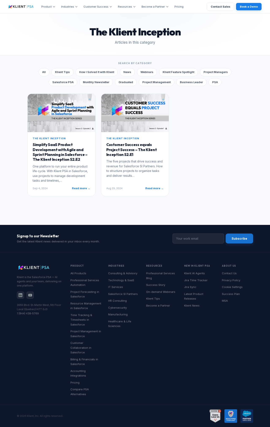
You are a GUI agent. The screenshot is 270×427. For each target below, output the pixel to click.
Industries (67, 6)
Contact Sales (220, 6)
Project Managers (216, 72)
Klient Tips (62, 72)
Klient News (192, 305)
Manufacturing (118, 314)
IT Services (115, 287)
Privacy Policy (231, 280)
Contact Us (229, 273)
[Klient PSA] (21, 7)
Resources (125, 6)
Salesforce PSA (63, 82)
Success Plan (231, 294)
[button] (61, 113)
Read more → (81, 188)
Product (46, 6)
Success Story (155, 284)
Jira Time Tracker (196, 280)
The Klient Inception (49, 138)
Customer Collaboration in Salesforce (80, 347)
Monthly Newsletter (96, 82)
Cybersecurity (117, 307)
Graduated (126, 82)
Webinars (146, 72)
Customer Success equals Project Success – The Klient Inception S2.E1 (131, 149)
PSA (215, 82)
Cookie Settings (232, 287)
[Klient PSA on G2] (215, 416)
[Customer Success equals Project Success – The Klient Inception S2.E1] (135, 113)
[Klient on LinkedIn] (20, 295)
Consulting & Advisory (122, 273)
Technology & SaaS (121, 280)
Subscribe (239, 238)
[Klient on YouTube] (30, 295)
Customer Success (96, 6)
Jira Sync (190, 287)
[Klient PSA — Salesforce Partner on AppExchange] (246, 416)
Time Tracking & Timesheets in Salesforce (81, 319)
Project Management (156, 82)
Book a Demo (249, 6)
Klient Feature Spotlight (178, 72)
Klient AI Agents (194, 273)
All (44, 72)
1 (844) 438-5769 (28, 313)
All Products (78, 273)
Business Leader (191, 82)
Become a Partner (153, 6)
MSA (225, 300)
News (127, 72)
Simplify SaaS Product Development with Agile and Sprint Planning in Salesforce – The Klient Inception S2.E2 (60, 152)
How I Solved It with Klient (96, 72)
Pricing (179, 6)
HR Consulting (117, 300)
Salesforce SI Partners (123, 294)
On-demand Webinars (160, 291)
